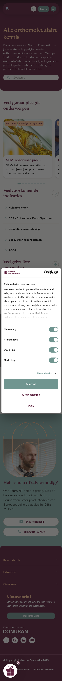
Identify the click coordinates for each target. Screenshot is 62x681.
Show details (44, 373)
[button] (10, 671)
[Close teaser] (18, 663)
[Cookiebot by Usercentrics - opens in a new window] (44, 272)
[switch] (53, 339)
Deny (31, 405)
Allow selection (31, 394)
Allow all (31, 384)
